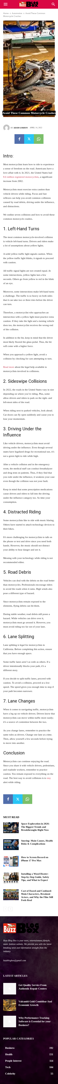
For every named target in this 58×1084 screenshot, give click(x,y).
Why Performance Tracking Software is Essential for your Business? (35, 1021)
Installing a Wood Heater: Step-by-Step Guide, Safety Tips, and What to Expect (35, 877)
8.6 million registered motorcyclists (21, 177)
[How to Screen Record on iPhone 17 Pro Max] (11, 861)
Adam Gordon (21, 128)
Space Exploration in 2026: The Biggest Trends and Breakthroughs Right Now (35, 826)
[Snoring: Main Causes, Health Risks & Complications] (11, 844)
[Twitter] (29, 139)
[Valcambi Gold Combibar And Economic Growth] (9, 1005)
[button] (53, 4)
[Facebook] (19, 139)
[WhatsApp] (39, 139)
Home (6, 13)
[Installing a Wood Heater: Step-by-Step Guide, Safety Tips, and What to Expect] (11, 877)
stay (49, 778)
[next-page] (10, 909)
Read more (8, 367)
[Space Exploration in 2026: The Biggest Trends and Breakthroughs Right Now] (11, 827)
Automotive (17, 13)
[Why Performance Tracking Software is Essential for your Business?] (9, 1021)
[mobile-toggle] (5, 4)
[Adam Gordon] (7, 128)
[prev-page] (5, 909)
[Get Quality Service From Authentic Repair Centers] (9, 988)
